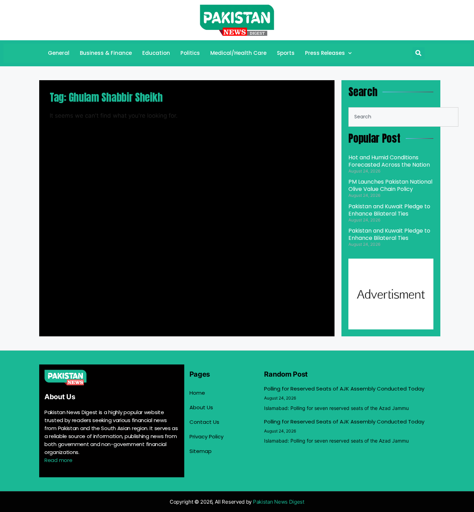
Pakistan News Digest (278, 501)
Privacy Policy (206, 436)
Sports (286, 53)
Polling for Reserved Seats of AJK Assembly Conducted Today (344, 388)
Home (197, 392)
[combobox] (403, 117)
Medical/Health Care (238, 53)
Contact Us (204, 422)
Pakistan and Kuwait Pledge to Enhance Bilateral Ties (389, 210)
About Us (201, 407)
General (58, 53)
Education (156, 53)
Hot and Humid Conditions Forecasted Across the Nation (389, 161)
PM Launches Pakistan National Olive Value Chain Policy (390, 185)
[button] (419, 53)
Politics (190, 53)
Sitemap (200, 451)
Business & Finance (106, 53)
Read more (58, 460)
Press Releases (325, 53)
